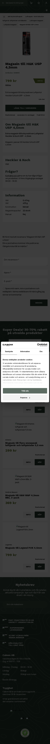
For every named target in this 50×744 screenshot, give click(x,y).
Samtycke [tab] (9, 351)
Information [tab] (25, 351)
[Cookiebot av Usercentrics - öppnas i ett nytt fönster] (37, 345)
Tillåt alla (25, 391)
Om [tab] (41, 351)
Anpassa (23, 398)
